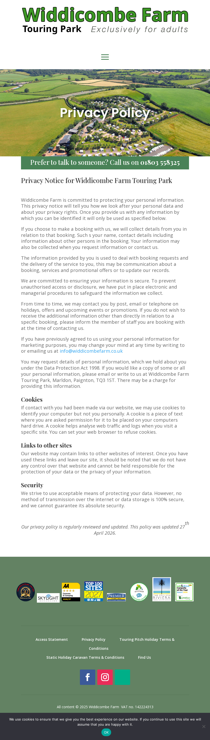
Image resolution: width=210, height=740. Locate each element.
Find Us (144, 657)
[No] (203, 726)
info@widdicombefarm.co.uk (91, 351)
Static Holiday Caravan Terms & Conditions (85, 657)
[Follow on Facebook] (87, 677)
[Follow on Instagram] (105, 677)
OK (106, 732)
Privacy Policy (94, 639)
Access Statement (52, 639)
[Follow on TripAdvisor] (122, 677)
